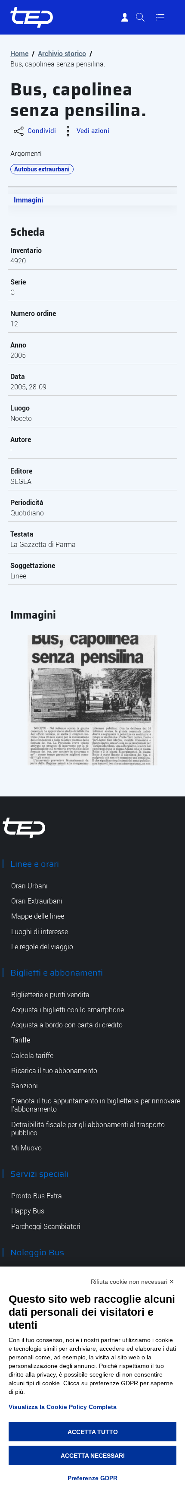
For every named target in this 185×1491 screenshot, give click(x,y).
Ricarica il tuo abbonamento (54, 1071)
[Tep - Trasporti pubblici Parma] (24, 827)
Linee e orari (34, 864)
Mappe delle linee (37, 916)
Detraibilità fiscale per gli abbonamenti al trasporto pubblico (88, 1129)
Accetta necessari (93, 1455)
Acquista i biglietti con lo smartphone (67, 1010)
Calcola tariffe (32, 1056)
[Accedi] (125, 17)
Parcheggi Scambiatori (45, 1226)
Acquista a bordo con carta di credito (67, 1025)
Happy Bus (27, 1211)
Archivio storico (62, 53)
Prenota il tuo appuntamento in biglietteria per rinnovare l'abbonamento (95, 1105)
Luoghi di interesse (39, 932)
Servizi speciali (39, 1174)
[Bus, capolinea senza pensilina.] (92, 700)
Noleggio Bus (37, 1252)
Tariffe (20, 1040)
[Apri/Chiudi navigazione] (160, 17)
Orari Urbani (29, 886)
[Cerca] (140, 17)
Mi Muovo (26, 1148)
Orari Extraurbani (36, 901)
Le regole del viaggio (42, 947)
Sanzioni (24, 1086)
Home (19, 53)
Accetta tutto (93, 1431)
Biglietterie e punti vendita (50, 995)
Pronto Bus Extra (36, 1196)
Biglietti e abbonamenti (56, 972)
